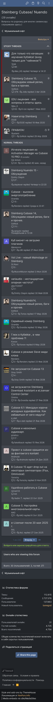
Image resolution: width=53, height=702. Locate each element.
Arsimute (15, 456)
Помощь (40, 680)
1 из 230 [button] (17, 540)
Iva (22, 163)
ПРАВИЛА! (17, 130)
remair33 (15, 491)
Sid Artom (16, 160)
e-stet (14, 418)
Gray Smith (16, 372)
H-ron (24, 109)
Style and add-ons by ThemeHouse (18, 692)
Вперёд (29, 540)
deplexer (18, 185)
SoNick (14, 89)
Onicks (14, 397)
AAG (13, 512)
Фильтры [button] (42, 39)
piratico (14, 435)
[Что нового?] (38, 3)
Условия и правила (29, 675)
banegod (47, 605)
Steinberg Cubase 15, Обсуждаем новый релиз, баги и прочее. (27, 82)
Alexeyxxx (16, 247)
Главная (6, 685)
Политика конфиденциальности (18, 680)
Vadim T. (18, 498)
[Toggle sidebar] (49, 3)
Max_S (14, 106)
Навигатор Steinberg (24, 116)
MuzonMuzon (20, 272)
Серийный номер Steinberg (27, 321)
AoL (13, 529)
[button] (4, 3)
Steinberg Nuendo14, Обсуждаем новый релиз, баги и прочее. (30, 304)
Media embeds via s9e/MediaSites (19, 698)
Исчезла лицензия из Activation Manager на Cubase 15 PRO (29, 153)
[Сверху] (13, 685)
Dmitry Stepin (17, 177)
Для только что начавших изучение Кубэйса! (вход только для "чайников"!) (27, 57)
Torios (23, 314)
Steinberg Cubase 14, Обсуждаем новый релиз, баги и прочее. (30, 217)
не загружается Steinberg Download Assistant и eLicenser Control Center (30, 390)
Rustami (15, 133)
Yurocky (15, 477)
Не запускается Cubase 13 (27, 368)
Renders (18, 206)
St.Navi (14, 264)
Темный (8, 670)
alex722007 (17, 286)
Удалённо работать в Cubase (29, 487)
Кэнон (14, 341)
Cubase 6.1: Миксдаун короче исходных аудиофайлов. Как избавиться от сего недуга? (29, 411)
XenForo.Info (24, 695)
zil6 (21, 250)
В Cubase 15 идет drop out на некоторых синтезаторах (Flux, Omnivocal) (30, 470)
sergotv (17, 231)
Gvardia (15, 198)
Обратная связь (10, 675)
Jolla (24, 92)
